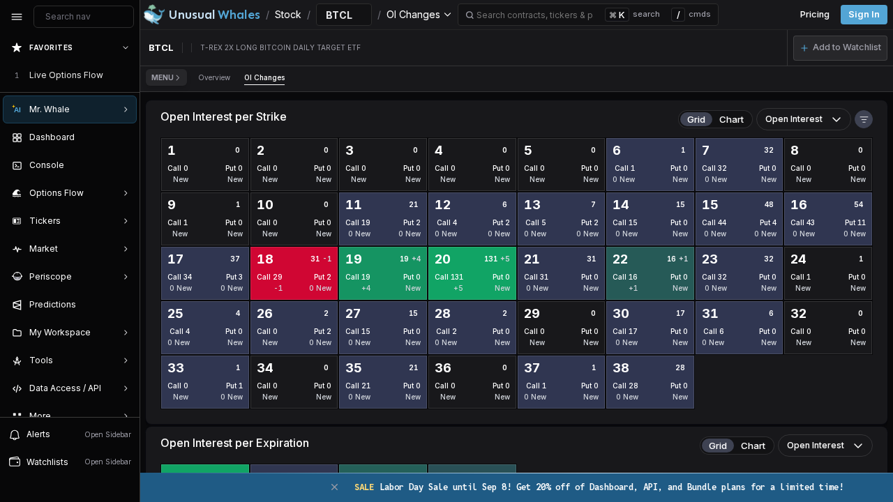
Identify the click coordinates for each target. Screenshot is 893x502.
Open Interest (794, 119)
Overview (214, 77)
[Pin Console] (122, 165)
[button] (840, 48)
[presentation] (70, 225)
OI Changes (264, 77)
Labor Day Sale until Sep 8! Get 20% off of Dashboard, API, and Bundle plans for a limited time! (598, 487)
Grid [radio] (696, 119)
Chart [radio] (731, 119)
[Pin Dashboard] (122, 137)
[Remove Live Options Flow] (127, 75)
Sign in (864, 14)
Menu (162, 77)
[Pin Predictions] (122, 305)
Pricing (815, 14)
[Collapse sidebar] (17, 17)
